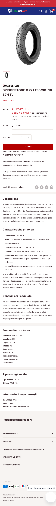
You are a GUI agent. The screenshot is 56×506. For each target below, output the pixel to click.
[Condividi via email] (51, 187)
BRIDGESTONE (8, 101)
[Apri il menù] (4, 11)
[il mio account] (46, 11)
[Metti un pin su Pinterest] (41, 187)
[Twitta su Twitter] (46, 187)
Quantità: (6, 137)
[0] (51, 11)
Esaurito (28, 147)
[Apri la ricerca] (40, 11)
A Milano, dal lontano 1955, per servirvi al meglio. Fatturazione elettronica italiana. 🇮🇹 (28, 3)
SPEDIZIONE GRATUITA (21, 113)
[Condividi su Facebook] (37, 187)
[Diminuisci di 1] (15, 137)
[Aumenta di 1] (28, 137)
